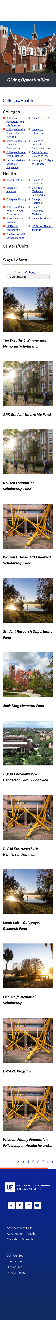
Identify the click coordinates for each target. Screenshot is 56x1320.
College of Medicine (12, 189)
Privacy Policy (16, 1273)
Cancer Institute (15, 179)
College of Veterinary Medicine (37, 211)
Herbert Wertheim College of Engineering (16, 164)
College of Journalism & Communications (41, 144)
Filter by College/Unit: (28, 272)
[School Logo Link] (26, 1187)
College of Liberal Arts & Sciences (16, 154)
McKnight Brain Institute (14, 220)
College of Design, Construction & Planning (16, 133)
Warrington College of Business (42, 162)
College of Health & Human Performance (16, 144)
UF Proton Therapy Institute (42, 228)
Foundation (14, 1261)
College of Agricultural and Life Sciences (15, 122)
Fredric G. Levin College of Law (40, 154)
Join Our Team (16, 1255)
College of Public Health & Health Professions (15, 211)
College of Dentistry (37, 181)
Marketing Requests (20, 1239)
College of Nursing (16, 199)
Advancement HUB (19, 1228)
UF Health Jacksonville (13, 228)
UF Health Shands (42, 218)
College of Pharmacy (37, 201)
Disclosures (14, 1267)
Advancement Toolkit (21, 1234)
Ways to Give (15, 259)
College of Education (37, 131)
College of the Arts (42, 118)
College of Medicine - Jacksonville (39, 191)
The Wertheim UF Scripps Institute (15, 236)
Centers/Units (16, 246)
